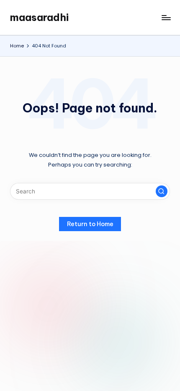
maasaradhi (39, 17)
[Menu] (166, 17)
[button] (161, 191)
